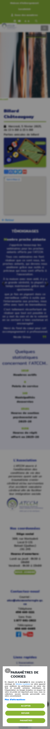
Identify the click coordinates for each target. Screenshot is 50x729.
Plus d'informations (15, 699)
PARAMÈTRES (26, 720)
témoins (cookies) (23, 684)
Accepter (26, 705)
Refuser (25, 713)
